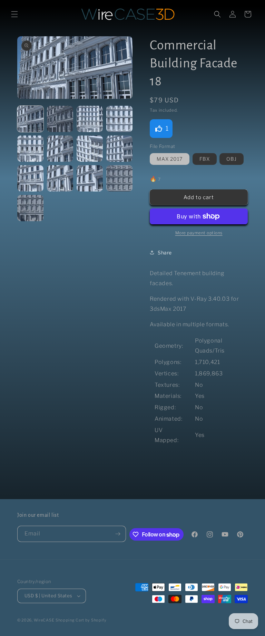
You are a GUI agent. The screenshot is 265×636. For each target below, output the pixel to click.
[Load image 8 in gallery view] (119, 148)
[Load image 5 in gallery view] (30, 148)
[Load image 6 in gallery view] (60, 148)
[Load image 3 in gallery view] (90, 119)
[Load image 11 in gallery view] (90, 178)
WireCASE (44, 620)
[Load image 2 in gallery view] (60, 119)
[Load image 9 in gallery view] (30, 178)
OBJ (231, 159)
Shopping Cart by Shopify (81, 620)
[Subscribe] (118, 534)
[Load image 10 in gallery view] (60, 178)
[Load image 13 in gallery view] (30, 208)
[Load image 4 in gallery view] (119, 119)
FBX (204, 159)
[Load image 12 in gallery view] (119, 178)
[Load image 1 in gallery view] (30, 119)
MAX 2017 (170, 159)
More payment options (199, 232)
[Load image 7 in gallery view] (90, 148)
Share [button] (165, 252)
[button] (14, 14)
